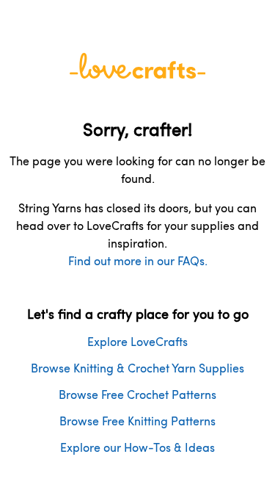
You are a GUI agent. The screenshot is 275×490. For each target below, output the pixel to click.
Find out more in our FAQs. (138, 260)
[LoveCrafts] (138, 74)
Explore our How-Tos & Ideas (137, 447)
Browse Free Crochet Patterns (137, 394)
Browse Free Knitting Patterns (137, 420)
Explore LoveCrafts (137, 341)
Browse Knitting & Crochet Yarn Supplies (137, 367)
